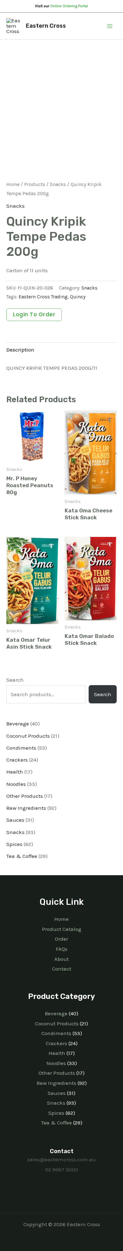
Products (34, 184)
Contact (61, 969)
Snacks (58, 184)
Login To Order (34, 314)
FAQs (61, 949)
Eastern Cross (46, 25)
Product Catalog (61, 929)
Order (61, 939)
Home (13, 184)
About (61, 959)
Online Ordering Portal (69, 6)
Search (15, 680)
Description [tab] (20, 350)
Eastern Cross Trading (43, 297)
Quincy (77, 297)
